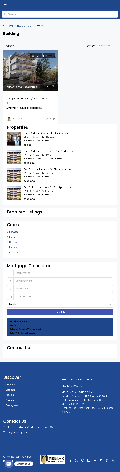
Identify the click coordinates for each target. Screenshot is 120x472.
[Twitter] (77, 460)
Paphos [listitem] (13, 247)
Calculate (60, 312)
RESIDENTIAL (24, 25)
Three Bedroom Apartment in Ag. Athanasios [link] (47, 133)
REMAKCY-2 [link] (18, 119)
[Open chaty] (9, 464)
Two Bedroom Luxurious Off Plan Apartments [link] (47, 169)
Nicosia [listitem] (13, 242)
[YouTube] (101, 460)
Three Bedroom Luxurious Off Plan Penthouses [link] (48, 151)
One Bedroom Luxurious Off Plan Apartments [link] (47, 187)
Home (10, 25)
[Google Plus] (95, 460)
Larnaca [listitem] (13, 237)
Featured (48, 55)
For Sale (36, 55)
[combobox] (105, 45)
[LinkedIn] (89, 460)
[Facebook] (71, 460)
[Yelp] (113, 460)
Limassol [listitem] (14, 231)
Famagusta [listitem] (15, 252)
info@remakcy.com (17, 432)
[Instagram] (83, 460)
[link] (30, 70)
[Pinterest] (107, 460)
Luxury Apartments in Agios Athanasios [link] (27, 98)
